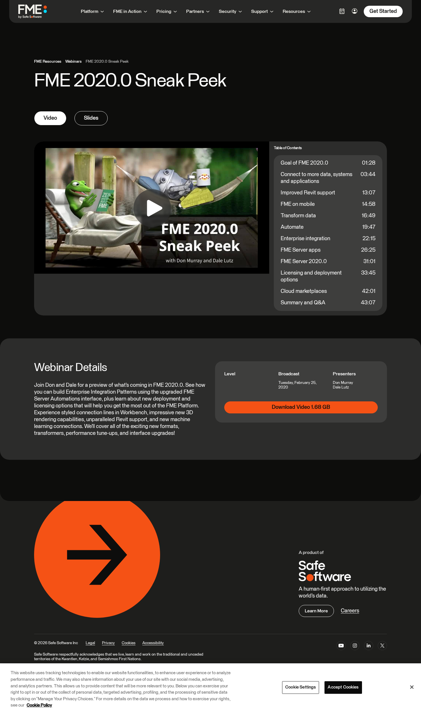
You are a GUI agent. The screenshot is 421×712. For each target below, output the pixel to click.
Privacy (108, 643)
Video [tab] (50, 118)
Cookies (128, 643)
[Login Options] (342, 11)
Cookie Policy (39, 705)
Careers (350, 611)
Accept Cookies (343, 687)
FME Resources (47, 62)
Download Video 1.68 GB (301, 407)
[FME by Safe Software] (38, 11)
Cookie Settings (300, 687)
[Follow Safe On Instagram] (354, 646)
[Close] (412, 687)
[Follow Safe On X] (382, 646)
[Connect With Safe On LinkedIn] (368, 646)
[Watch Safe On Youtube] (341, 646)
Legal (90, 643)
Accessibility (153, 643)
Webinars (73, 62)
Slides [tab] (91, 118)
